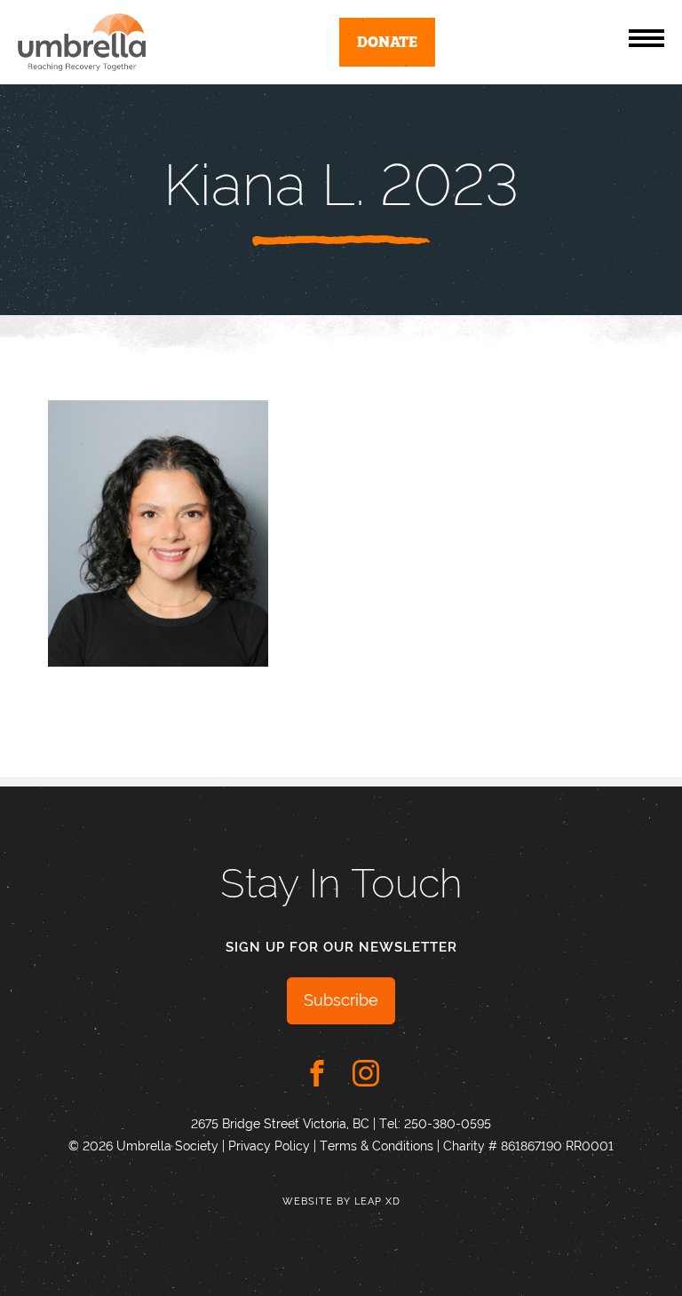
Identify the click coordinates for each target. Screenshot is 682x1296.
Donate (387, 40)
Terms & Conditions (376, 1146)
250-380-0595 (447, 1124)
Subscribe (341, 1000)
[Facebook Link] (317, 1073)
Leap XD (377, 1201)
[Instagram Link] (366, 1073)
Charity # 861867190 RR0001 (528, 1146)
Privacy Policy (269, 1146)
